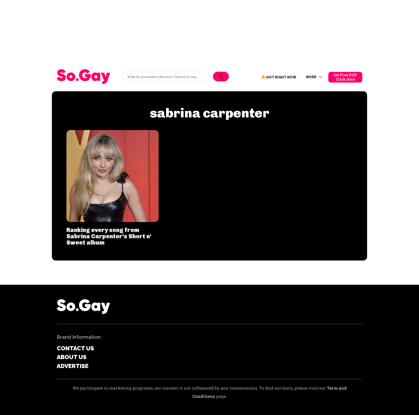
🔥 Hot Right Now (278, 77)
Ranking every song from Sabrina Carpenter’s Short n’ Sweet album (108, 236)
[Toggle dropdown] (320, 77)
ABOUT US (72, 357)
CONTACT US (75, 348)
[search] (221, 76)
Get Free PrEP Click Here (345, 77)
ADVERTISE (73, 365)
